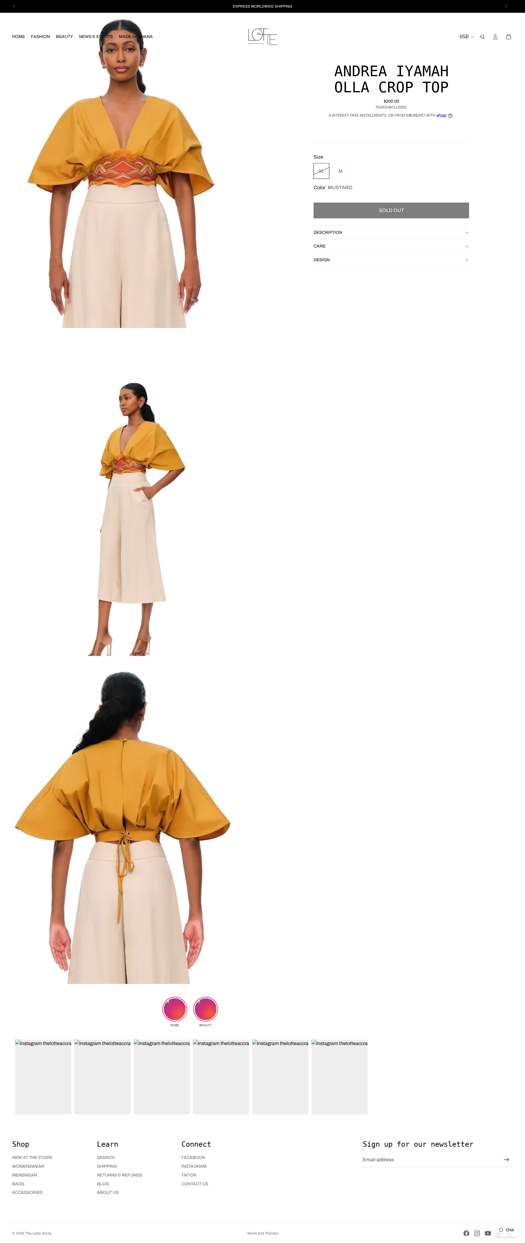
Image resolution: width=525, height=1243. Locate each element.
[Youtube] (488, 1233)
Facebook (193, 1157)
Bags (18, 1184)
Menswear (24, 1175)
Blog (103, 1184)
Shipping (107, 1166)
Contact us (194, 1184)
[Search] (482, 36)
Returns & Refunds (119, 1175)
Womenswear (28, 1166)
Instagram (194, 1166)
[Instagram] (477, 1233)
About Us (107, 1192)
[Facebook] (466, 1233)
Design (322, 259)
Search (106, 1157)
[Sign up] (506, 1159)
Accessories (27, 1192)
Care (319, 246)
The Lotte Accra (38, 1233)
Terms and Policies (262, 1233)
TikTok (188, 1175)
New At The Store (32, 1157)
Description (328, 232)
